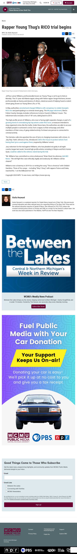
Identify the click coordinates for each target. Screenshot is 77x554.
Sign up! (38, 505)
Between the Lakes (14, 486)
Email (6, 473)
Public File (47, 534)
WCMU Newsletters (14, 491)
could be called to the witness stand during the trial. (29, 152)
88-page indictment (54, 111)
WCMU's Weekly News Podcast (38, 296)
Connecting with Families (16, 489)
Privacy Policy (32, 533)
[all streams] (74, 9)
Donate (69, 3)
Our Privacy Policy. (33, 499)
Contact (30, 529)
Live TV (57, 3)
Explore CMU (63, 533)
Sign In (46, 2)
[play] (5, 9)
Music (4, 21)
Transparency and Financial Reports (49, 529)
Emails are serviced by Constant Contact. (19, 499)
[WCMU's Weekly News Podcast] (38, 255)
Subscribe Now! (38, 306)
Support (61, 529)
